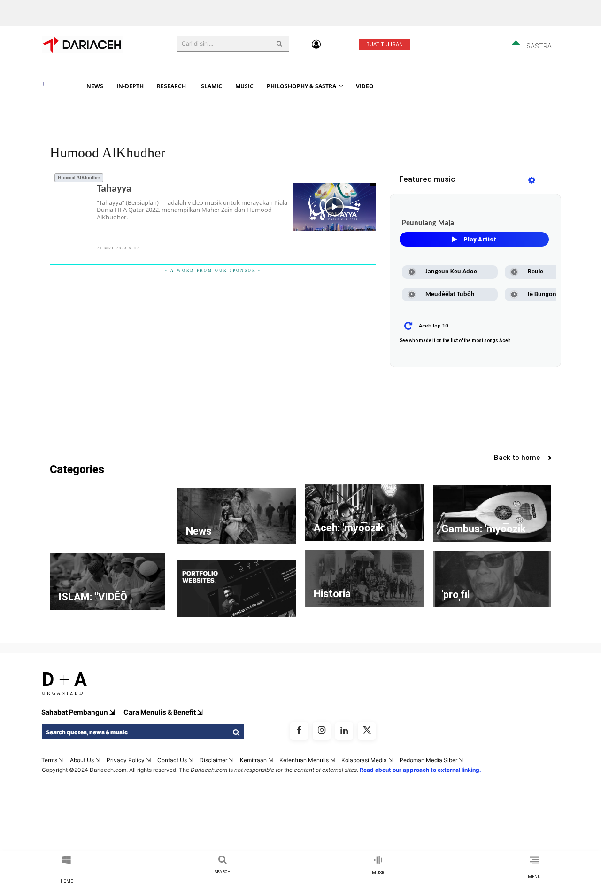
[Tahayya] (335, 207)
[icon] (316, 45)
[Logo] (98, 44)
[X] (367, 731)
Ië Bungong (544, 294)
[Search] (275, 43)
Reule (535, 271)
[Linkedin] (344, 731)
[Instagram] (322, 731)
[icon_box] (66, 870)
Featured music (427, 179)
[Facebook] (299, 731)
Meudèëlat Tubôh (450, 294)
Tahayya (114, 189)
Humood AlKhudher (79, 177)
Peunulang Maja (428, 223)
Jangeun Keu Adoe (451, 271)
